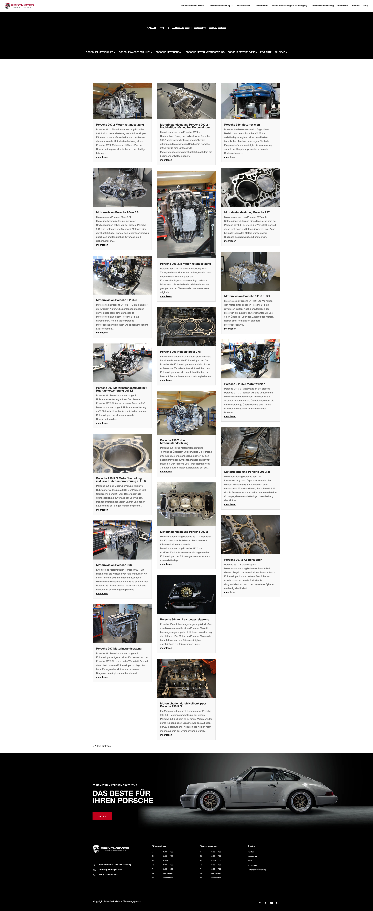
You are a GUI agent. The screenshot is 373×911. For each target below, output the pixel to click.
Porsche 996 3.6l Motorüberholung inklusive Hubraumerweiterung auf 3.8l (121, 480)
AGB (250, 861)
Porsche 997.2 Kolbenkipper (243, 560)
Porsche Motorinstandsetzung (205, 52)
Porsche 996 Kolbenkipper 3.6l (180, 352)
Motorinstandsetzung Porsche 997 (247, 212)
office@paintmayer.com (110, 870)
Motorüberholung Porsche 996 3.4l (247, 472)
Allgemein (281, 52)
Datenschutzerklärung (257, 870)
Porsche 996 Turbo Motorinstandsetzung (174, 442)
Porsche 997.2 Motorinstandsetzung (120, 125)
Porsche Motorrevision (242, 52)
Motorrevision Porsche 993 (114, 565)
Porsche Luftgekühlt (99, 52)
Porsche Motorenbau (169, 52)
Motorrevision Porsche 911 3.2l (116, 300)
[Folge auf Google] (277, 903)
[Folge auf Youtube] (271, 903)
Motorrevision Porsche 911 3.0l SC (247, 296)
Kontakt (102, 816)
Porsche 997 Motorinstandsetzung (119, 648)
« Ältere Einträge (102, 746)
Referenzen (252, 856)
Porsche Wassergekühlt (134, 52)
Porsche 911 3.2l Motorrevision (244, 384)
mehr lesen (102, 157)
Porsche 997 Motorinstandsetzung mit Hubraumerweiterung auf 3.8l (121, 389)
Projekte (265, 52)
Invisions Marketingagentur (127, 902)
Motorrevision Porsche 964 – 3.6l (117, 212)
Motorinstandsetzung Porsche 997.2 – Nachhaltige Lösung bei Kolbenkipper (185, 126)
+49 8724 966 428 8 (108, 875)
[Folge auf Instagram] (260, 903)
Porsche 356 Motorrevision (242, 125)
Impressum (252, 865)
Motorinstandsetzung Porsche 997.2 (184, 532)
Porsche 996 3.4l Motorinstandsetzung (185, 264)
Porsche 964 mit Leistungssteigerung (184, 619)
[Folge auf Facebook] (265, 903)
